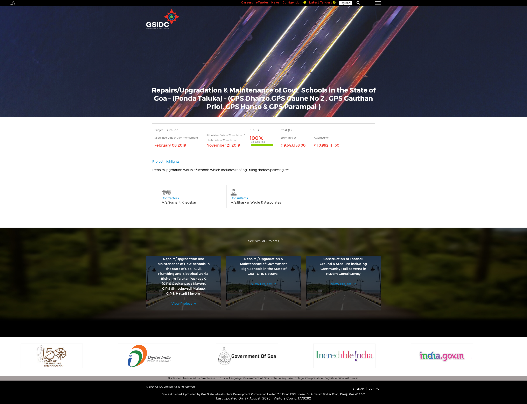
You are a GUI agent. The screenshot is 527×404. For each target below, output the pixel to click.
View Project (181, 303)
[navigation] (372, 3)
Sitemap (358, 388)
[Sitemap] (12, 3)
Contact (375, 388)
